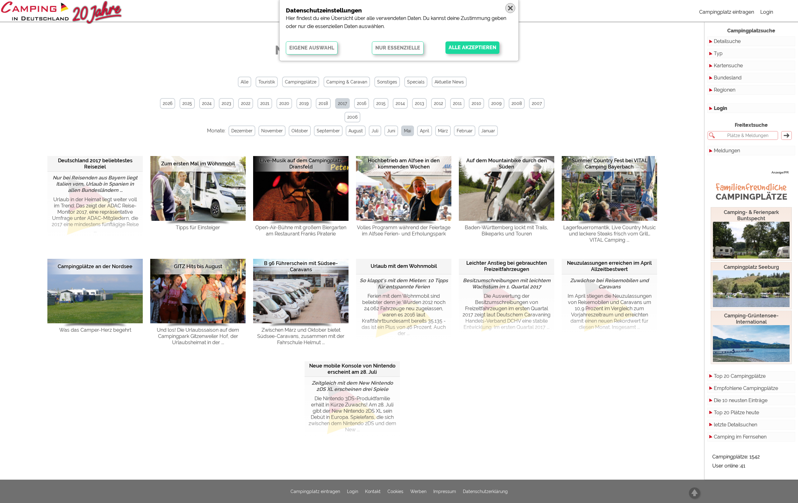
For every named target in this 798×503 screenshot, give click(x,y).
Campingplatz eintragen (726, 12)
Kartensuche (728, 66)
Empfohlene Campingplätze (746, 388)
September (328, 130)
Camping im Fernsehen (740, 437)
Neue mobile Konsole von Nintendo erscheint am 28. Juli (352, 369)
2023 (226, 103)
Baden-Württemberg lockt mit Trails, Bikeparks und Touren (506, 231)
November (272, 130)
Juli (375, 130)
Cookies (395, 491)
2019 (304, 103)
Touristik (266, 81)
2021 (264, 103)
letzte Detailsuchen (735, 425)
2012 (438, 103)
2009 (496, 103)
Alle (244, 81)
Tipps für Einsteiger (198, 227)
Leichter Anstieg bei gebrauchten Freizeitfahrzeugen (506, 266)
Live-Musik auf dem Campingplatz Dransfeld (301, 164)
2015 (381, 103)
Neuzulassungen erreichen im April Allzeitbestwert (609, 266)
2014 (400, 103)
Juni (391, 130)
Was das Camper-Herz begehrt (95, 330)
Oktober (299, 130)
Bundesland (728, 78)
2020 (284, 103)
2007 (537, 103)
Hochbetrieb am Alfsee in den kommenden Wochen (404, 164)
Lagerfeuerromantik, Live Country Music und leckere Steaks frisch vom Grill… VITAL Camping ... (609, 234)
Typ (718, 53)
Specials (416, 81)
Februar (465, 130)
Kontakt (373, 491)
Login (766, 12)
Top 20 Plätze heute (736, 412)
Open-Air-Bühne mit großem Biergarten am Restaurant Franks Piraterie (300, 231)
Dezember (241, 130)
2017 (342, 103)
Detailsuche (727, 41)
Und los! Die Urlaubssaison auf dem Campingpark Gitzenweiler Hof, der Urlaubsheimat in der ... (198, 336)
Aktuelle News (449, 81)
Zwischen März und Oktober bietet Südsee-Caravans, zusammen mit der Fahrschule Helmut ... (300, 336)
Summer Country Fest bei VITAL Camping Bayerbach (609, 164)
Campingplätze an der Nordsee (95, 266)
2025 (187, 103)
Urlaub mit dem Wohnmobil (404, 266)
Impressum (444, 491)
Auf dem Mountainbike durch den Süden (506, 164)
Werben (418, 491)
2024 (207, 103)
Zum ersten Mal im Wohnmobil (198, 164)
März (443, 130)
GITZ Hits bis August (198, 266)
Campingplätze (300, 81)
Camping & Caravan (346, 81)
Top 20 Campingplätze (740, 376)
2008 (517, 103)
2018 (323, 103)
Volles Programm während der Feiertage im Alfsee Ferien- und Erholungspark (403, 231)
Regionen (724, 90)
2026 (167, 103)
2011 (457, 103)
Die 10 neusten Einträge (740, 400)
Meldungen (727, 151)
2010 (476, 103)
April (424, 130)
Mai (407, 130)
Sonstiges (387, 81)
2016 (361, 103)
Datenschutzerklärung (485, 491)
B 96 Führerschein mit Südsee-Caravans (301, 266)
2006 (352, 117)
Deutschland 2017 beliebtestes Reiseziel (95, 164)
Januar (488, 130)
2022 (245, 103)
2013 (419, 103)
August (356, 130)
